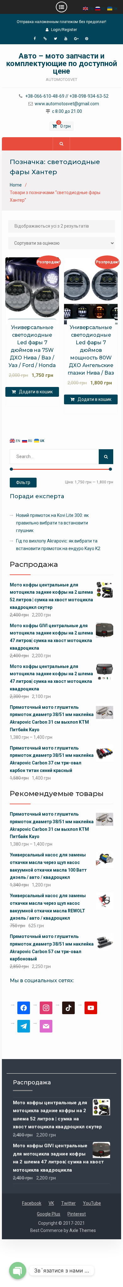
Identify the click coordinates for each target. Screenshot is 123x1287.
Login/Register (64, 30)
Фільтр (23, 482)
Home (16, 184)
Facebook (31, 1203)
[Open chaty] (17, 1270)
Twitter (68, 1203)
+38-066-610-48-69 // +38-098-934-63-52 (66, 96)
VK (51, 1203)
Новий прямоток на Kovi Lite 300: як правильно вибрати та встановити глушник (52, 523)
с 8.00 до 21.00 (67, 111)
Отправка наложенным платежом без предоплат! (61, 22)
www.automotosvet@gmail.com (67, 104)
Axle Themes (82, 1230)
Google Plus (48, 1214)
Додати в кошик (36, 391)
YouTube (92, 1203)
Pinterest (76, 1214)
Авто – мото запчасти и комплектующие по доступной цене (61, 64)
